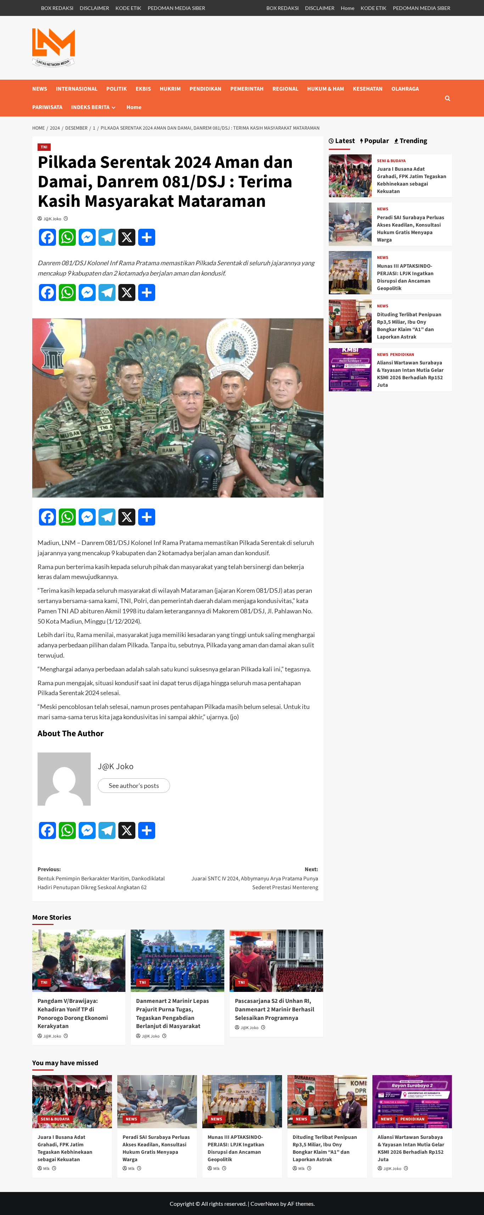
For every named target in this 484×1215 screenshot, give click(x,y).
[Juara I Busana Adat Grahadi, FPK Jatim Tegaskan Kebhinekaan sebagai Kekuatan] (350, 175)
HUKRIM (170, 89)
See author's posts (134, 785)
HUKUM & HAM (325, 89)
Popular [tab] (376, 141)
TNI (44, 147)
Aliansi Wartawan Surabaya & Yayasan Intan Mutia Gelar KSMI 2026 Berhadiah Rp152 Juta (410, 374)
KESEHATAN (368, 89)
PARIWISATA (47, 107)
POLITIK (116, 89)
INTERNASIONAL (76, 89)
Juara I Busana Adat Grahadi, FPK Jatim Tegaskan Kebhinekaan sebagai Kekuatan (411, 180)
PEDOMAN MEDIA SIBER (176, 8)
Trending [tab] (412, 141)
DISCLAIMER (94, 8)
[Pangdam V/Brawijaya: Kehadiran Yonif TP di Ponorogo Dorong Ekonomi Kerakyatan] (79, 961)
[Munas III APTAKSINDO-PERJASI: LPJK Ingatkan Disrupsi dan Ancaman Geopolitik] (350, 271)
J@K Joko (52, 218)
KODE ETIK (128, 8)
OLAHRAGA (405, 89)
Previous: (101, 878)
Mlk (46, 1169)
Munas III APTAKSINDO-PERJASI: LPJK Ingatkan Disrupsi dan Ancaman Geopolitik (405, 277)
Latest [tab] (344, 141)
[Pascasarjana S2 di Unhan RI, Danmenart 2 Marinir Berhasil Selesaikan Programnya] (276, 961)
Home (347, 8)
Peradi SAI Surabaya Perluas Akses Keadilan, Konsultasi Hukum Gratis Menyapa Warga (410, 229)
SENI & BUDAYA (391, 161)
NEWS (39, 89)
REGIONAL (285, 89)
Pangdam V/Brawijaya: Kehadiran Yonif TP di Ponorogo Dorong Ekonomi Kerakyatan (73, 1014)
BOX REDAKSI (57, 8)
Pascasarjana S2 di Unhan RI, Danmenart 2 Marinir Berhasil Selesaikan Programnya (274, 1009)
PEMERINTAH (247, 89)
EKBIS (143, 89)
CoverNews (265, 1203)
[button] (447, 98)
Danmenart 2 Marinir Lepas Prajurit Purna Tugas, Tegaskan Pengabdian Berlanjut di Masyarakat (172, 1014)
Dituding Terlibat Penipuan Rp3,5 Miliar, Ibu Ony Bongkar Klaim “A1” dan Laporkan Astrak (409, 326)
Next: (254, 878)
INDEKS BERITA (90, 107)
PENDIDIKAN (205, 89)
